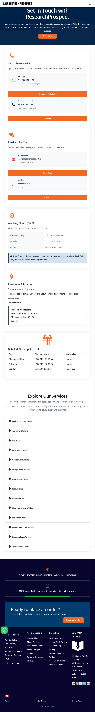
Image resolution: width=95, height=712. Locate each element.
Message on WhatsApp (47, 94)
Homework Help (56, 664)
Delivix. (51, 706)
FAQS (7, 659)
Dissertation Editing (35, 645)
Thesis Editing (33, 642)
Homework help (18, 498)
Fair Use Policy (11, 640)
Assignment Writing (20, 431)
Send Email (47, 173)
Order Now (47, 36)
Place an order (73, 620)
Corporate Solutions (13, 655)
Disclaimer (42, 701)
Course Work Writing (20, 460)
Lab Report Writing (19, 518)
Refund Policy (10, 643)
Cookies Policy (77, 701)
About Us (9, 647)
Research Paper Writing (21, 537)
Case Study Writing (19, 450)
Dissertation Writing (20, 479)
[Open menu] (90, 3)
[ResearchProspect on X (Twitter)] (13, 663)
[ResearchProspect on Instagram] (18, 663)
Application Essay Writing (22, 421)
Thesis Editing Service (21, 546)
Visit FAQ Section (14, 298)
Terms (7, 701)
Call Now (47, 118)
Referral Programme (13, 651)
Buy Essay (16, 440)
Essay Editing (17, 489)
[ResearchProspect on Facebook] (7, 663)
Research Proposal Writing (23, 527)
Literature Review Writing (22, 508)
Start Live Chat (47, 197)
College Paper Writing (21, 469)
